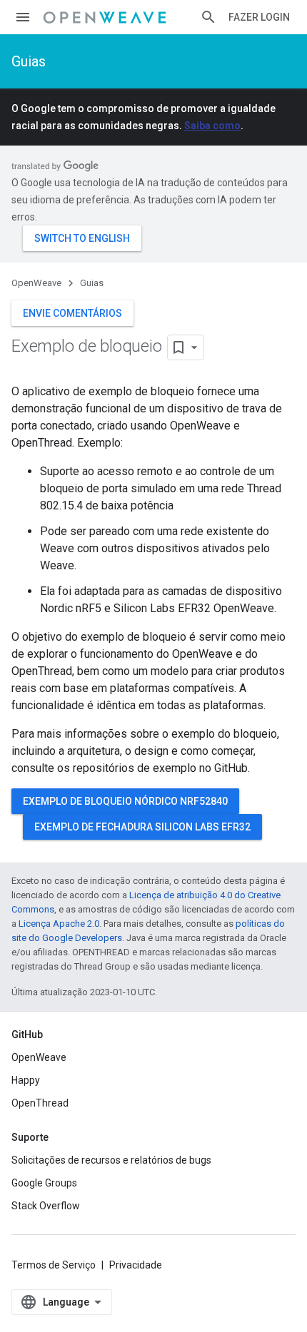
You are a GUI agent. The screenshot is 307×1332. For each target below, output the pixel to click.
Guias (28, 61)
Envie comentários (72, 313)
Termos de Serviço (53, 1265)
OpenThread (40, 1103)
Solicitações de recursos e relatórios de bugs (111, 1160)
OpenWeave (36, 283)
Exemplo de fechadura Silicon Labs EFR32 (142, 827)
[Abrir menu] (23, 17)
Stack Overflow (45, 1205)
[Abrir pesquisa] (208, 17)
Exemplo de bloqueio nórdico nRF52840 (125, 801)
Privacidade (135, 1265)
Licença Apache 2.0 (59, 923)
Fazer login (259, 17)
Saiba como (212, 125)
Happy (25, 1080)
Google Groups (44, 1183)
